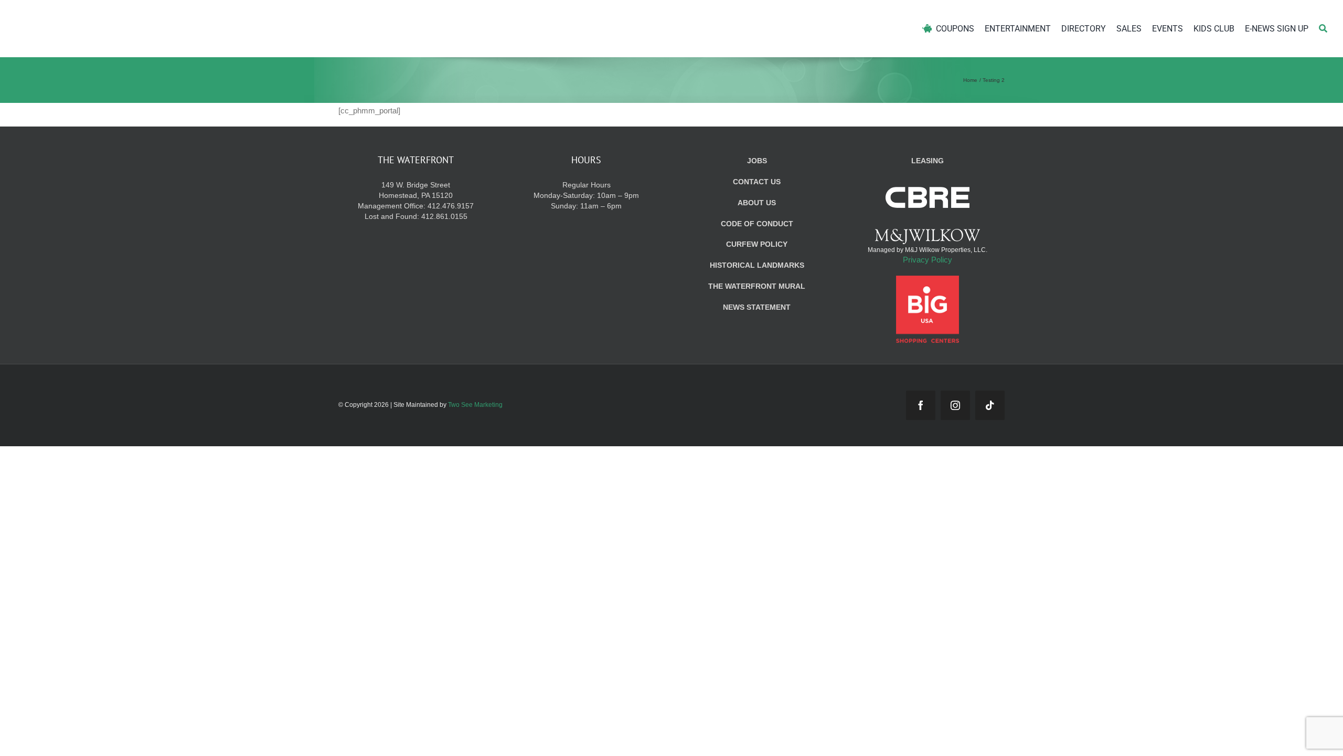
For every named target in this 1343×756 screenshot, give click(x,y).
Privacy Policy (927, 259)
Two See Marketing (475, 404)
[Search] (1323, 28)
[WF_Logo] (114, 14)
